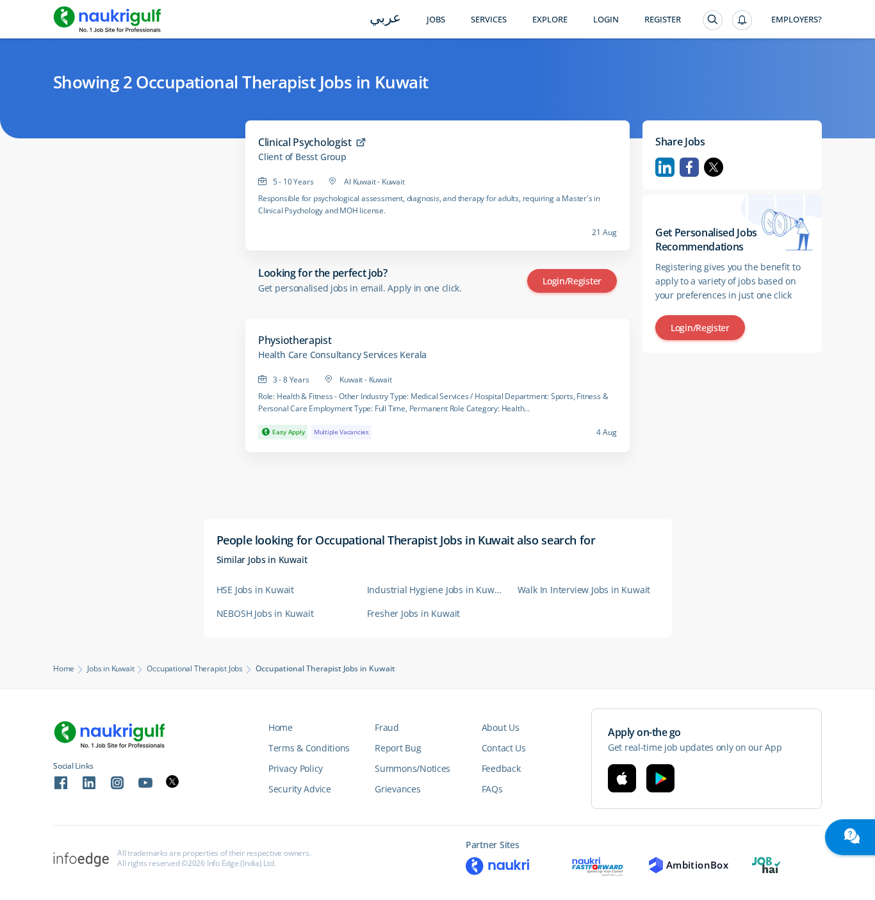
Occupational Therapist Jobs (195, 668)
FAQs (492, 789)
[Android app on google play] (660, 778)
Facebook (689, 167)
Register (662, 19)
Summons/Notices (412, 768)
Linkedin (665, 167)
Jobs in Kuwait (110, 668)
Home (63, 668)
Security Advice (299, 789)
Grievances (397, 789)
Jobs (436, 19)
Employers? (796, 19)
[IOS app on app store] (622, 778)
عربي (385, 19)
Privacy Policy (295, 768)
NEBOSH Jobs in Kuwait (265, 613)
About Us (500, 727)
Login (606, 19)
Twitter (713, 167)
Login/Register (572, 281)
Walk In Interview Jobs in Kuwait (584, 590)
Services (489, 19)
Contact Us (504, 748)
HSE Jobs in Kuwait (255, 590)
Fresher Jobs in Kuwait (414, 613)
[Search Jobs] (712, 20)
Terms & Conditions (309, 748)
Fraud (387, 727)
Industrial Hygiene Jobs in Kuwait (436, 590)
